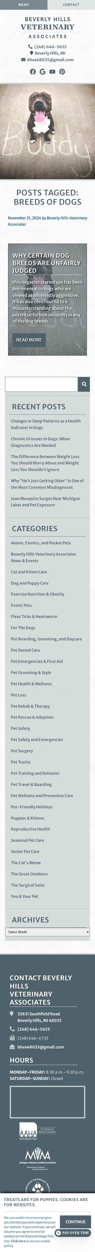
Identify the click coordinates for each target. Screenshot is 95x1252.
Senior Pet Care (25, 851)
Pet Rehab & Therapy (30, 706)
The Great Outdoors (29, 873)
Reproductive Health (30, 829)
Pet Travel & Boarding (31, 784)
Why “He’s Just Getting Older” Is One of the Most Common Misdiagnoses (47, 484)
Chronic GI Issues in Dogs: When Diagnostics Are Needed (40, 442)
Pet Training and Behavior (35, 773)
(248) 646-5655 (50, 46)
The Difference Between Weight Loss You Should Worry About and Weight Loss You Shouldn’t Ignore (45, 463)
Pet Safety (20, 728)
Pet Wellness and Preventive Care (42, 795)
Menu (24, 5)
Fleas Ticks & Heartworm (34, 616)
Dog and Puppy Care (29, 583)
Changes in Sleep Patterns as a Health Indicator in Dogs (46, 424)
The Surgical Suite (28, 885)
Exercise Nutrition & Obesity (37, 594)
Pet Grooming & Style (31, 672)
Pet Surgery (22, 750)
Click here (18, 1241)
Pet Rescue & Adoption (32, 717)
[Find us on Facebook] (33, 72)
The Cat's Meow (26, 862)
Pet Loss (18, 695)
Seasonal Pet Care (27, 840)
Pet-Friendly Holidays (32, 806)
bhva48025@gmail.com (50, 59)
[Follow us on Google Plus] (43, 72)
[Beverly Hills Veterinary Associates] (47, 28)
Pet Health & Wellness (31, 683)
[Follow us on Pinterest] (62, 72)
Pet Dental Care (25, 650)
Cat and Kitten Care (29, 571)
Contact (71, 5)
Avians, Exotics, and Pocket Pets (41, 542)
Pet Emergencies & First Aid (37, 661)
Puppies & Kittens (27, 818)
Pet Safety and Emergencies (37, 739)
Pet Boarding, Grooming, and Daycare (46, 638)
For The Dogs (23, 627)
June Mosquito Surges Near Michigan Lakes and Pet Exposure (45, 502)
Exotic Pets (21, 605)
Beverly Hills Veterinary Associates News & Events (43, 557)
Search (84, 384)
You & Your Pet (24, 896)
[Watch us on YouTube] (52, 72)
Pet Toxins (20, 762)
